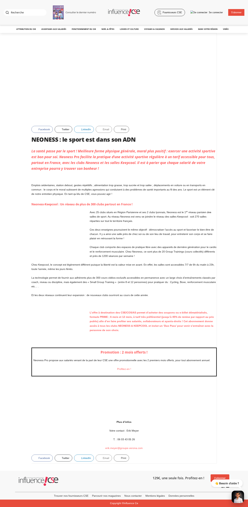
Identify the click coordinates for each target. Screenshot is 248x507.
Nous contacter (133, 495)
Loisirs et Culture (129, 29)
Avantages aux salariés (53, 29)
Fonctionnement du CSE (84, 29)
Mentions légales (155, 495)
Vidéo (226, 29)
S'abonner (236, 12)
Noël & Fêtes (107, 29)
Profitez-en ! (124, 369)
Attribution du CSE (26, 29)
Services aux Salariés (181, 29)
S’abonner (220, 478)
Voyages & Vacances (154, 29)
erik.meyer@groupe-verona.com (124, 448)
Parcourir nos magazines (106, 495)
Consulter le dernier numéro (81, 12)
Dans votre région (207, 29)
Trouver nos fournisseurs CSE (71, 495)
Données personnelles (181, 495)
